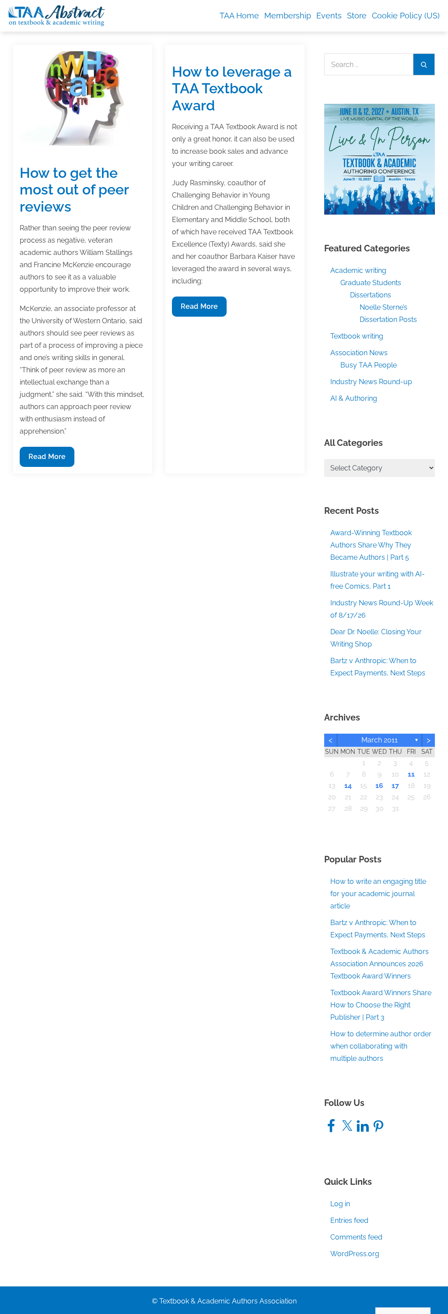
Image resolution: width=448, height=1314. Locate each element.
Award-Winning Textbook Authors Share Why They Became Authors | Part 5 (371, 545)
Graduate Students (370, 283)
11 (411, 774)
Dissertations (370, 295)
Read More (47, 459)
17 (395, 785)
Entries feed (349, 1220)
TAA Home (239, 15)
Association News (359, 353)
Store (357, 15)
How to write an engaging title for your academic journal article (378, 893)
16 (379, 785)
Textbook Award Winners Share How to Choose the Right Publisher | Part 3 (380, 1005)
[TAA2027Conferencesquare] (379, 159)
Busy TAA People (368, 365)
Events (329, 15)
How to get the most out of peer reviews (74, 190)
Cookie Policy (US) (406, 15)
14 (348, 785)
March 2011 (379, 740)
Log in (340, 1204)
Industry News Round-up (371, 382)
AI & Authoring (353, 398)
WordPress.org (354, 1254)
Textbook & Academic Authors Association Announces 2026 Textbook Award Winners (379, 963)
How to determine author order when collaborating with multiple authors (380, 1046)
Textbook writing (356, 336)
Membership (287, 15)
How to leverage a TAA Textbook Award (232, 88)
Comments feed (356, 1237)
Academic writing (358, 270)
